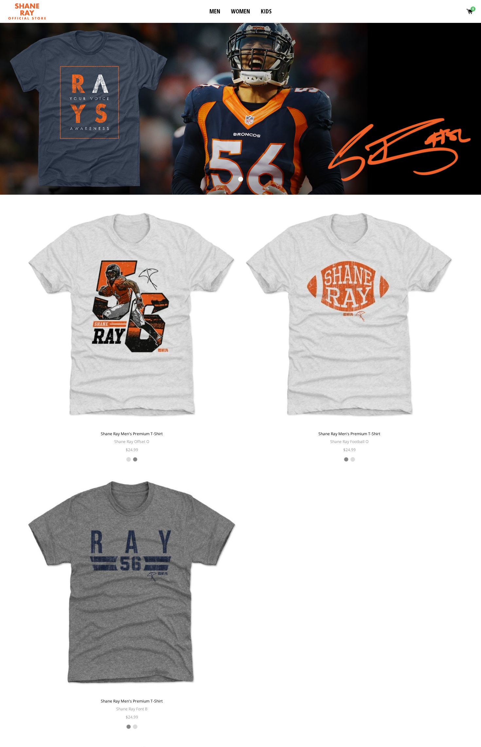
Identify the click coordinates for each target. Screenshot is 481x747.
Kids (266, 11)
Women (240, 11)
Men (214, 11)
